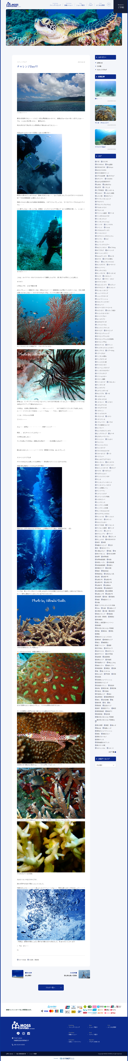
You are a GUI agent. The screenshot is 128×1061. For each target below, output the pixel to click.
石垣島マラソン (102, 685)
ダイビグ (99, 330)
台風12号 (99, 579)
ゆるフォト (109, 196)
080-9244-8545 (19, 1044)
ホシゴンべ (100, 462)
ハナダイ (110, 402)
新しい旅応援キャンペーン (105, 622)
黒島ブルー (106, 734)
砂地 (98, 688)
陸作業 (108, 714)
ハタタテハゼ (101, 396)
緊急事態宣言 (110, 697)
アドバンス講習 (102, 213)
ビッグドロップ (102, 433)
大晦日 (99, 611)
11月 (98, 161)
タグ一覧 (111, 752)
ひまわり (99, 193)
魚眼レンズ (107, 728)
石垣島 (99, 677)
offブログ (111, 176)
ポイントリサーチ (102, 468)
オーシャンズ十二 (102, 253)
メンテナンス (101, 502)
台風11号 (105, 576)
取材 (98, 571)
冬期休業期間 (101, 565)
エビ (107, 239)
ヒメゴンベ (100, 428)
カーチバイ (112, 264)
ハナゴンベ (100, 402)
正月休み (99, 648)
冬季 (98, 556)
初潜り (110, 565)
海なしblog (112, 662)
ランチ (112, 528)
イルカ (108, 227)
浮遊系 (109, 659)
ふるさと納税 (110, 193)
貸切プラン (106, 708)
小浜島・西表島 (34, 960)
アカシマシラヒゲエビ (104, 204)
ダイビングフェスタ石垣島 (105, 339)
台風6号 (99, 585)
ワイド (110, 534)
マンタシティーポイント (104, 482)
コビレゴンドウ (102, 285)
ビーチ (112, 433)
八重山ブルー (101, 551)
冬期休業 (111, 562)
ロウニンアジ (101, 534)
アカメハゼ (100, 210)
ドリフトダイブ (102, 373)
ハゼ (108, 393)
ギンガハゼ (112, 273)
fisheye (110, 167)
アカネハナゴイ (102, 207)
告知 (105, 596)
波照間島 (107, 657)
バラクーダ (100, 416)
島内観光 (99, 619)
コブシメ (113, 285)
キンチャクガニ (102, 270)
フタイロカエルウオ (103, 451)
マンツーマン (101, 491)
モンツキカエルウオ (103, 511)
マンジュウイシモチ (103, 476)
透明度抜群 (100, 711)
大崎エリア (112, 608)
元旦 (111, 545)
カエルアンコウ (102, 256)
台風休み (108, 585)
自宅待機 (105, 700)
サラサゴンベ (101, 287)
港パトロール (106, 671)
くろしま (107, 187)
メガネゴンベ (101, 499)
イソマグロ (109, 224)
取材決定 (105, 571)
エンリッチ (100, 242)
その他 (99, 66)
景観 (98, 634)
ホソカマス (110, 462)
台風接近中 (109, 588)
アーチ (112, 213)
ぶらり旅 (99, 196)
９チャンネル (101, 748)
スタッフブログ (102, 69)
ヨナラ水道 (22, 960)
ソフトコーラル (102, 325)
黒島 (98, 734)
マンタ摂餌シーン (102, 488)
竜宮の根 (105, 688)
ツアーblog (110, 350)
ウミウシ (99, 239)
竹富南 (106, 691)
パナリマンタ (101, 419)
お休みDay (107, 184)
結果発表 (99, 697)
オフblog (113, 247)
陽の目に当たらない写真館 (105, 717)
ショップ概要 (33, 1053)
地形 (98, 599)
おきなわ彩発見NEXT (103, 181)
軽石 (114, 708)
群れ (98, 700)
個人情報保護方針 (21, 1053)
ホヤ (98, 465)
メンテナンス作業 (102, 508)
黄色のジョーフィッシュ (104, 731)
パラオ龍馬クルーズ (103, 425)
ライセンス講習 (102, 528)
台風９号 (110, 594)
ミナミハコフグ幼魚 (103, 496)
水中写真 (110, 654)
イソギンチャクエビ (103, 222)
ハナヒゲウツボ (102, 405)
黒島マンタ (100, 739)
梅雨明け (105, 642)
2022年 (105, 161)
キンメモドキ (101, 273)
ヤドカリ (99, 519)
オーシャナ (110, 250)
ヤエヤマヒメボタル (103, 513)
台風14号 (109, 579)
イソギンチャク (102, 219)
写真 (109, 551)
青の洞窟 (99, 725)
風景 (107, 725)
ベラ (109, 453)
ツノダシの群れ (102, 356)
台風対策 (99, 588)
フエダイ (110, 439)
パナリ (109, 416)
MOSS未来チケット (103, 173)
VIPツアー (100, 179)
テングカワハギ (102, 359)
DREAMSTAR (101, 167)
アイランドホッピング (104, 199)
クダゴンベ (107, 276)
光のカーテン (106, 548)
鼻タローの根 (101, 745)
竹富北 (99, 691)
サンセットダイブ (102, 290)
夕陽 (98, 602)
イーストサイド (102, 233)
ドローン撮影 (101, 379)
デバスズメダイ (102, 365)
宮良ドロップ (101, 614)
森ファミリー (101, 645)
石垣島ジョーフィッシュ (104, 680)
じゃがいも (110, 190)
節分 (109, 694)
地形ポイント (107, 599)
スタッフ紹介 (111, 310)
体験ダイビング (102, 545)
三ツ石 (99, 536)
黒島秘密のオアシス (103, 742)
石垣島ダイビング (102, 682)
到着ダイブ (100, 568)
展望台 (112, 616)
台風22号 (109, 582)
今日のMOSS (111, 539)
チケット (110, 345)
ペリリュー (100, 456)
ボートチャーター (108, 465)
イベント (99, 227)
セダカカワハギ (102, 322)
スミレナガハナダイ (103, 313)
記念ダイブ (107, 705)
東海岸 (99, 639)
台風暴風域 (100, 591)
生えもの (99, 674)
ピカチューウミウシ (103, 436)
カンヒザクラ (101, 264)
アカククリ (100, 201)
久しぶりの (100, 539)
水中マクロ (100, 651)
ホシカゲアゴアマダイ (104, 459)
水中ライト (110, 651)
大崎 (104, 608)
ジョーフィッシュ (102, 299)
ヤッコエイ (110, 516)
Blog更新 (109, 164)
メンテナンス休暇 (102, 505)
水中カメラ (109, 648)
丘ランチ (113, 536)
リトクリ (99, 531)
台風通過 (110, 591)
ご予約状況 (100, 190)
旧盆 (98, 631)
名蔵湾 (99, 596)
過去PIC (109, 711)
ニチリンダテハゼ (102, 390)
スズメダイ (100, 310)
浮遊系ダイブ (101, 662)
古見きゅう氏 (110, 574)
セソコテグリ (101, 319)
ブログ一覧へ (50, 988)
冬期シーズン (101, 562)
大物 (105, 611)
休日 (98, 542)
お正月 (99, 187)
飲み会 (99, 728)
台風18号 (99, 582)
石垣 (114, 674)
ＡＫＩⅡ (110, 748)
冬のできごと (101, 554)
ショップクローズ (102, 296)
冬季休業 (105, 556)
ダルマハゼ (100, 345)
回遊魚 (112, 596)
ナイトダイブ (101, 382)
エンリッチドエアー (103, 244)
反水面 (109, 568)
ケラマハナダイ (102, 282)
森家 (109, 645)
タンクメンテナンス (103, 327)
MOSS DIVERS (101, 170)
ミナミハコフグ (102, 493)
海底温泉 (99, 668)
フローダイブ (101, 453)
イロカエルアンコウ (103, 230)
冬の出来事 (112, 554)
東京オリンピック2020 (104, 637)
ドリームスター (102, 376)
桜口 (98, 642)
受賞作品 (99, 574)
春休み (105, 631)
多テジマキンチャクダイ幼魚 (106, 605)
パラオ (110, 422)
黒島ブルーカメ (102, 736)
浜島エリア (100, 659)
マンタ (99, 479)
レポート (108, 531)
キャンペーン (101, 267)
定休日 (112, 611)
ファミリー (100, 439)
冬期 (109, 559)
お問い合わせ (9, 1053)
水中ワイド (100, 654)
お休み (99, 184)
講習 (98, 708)
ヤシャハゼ (100, 516)
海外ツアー (100, 665)
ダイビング (109, 330)
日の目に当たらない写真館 (105, 628)
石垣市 (112, 685)
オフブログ (100, 250)
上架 (105, 536)
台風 (98, 576)
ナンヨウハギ (101, 385)
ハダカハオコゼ (102, 399)
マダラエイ (107, 471)
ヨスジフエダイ (102, 522)
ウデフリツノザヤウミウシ (105, 236)
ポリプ (113, 468)
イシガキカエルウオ (103, 216)
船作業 (99, 702)
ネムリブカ (100, 393)
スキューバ (100, 305)
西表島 (99, 705)
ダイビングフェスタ (103, 336)
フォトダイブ (101, 448)
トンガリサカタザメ (103, 370)
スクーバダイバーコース (104, 307)
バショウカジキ (102, 413)
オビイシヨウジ (102, 247)
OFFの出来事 (101, 176)
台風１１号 (100, 594)
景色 (111, 631)
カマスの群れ (108, 259)
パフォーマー (101, 422)
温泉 (114, 668)
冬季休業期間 (101, 559)
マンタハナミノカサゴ (104, 485)
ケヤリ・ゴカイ (109, 279)
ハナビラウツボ (102, 408)
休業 (104, 542)
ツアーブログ (101, 353)
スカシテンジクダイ (103, 302)
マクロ (99, 471)
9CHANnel (100, 164)
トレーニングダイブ (103, 368)
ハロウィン (100, 410)
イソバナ (99, 224)
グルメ (99, 279)
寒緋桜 (110, 614)
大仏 (98, 608)
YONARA (109, 179)
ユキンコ (108, 519)
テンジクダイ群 (102, 362)
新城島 (99, 625)
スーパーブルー (102, 316)
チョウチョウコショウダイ (105, 347)
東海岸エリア (108, 639)
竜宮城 (114, 688)
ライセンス (110, 525)
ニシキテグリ (101, 388)
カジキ (112, 256)
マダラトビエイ (102, 473)
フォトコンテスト (102, 445)
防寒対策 (99, 714)
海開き (108, 668)
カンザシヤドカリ (108, 262)
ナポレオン (112, 382)
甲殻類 (108, 674)
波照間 (99, 657)
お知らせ (100, 63)
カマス (99, 259)
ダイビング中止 (102, 342)
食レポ (114, 725)
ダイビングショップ (103, 333)
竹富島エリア (101, 694)
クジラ (99, 276)
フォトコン (100, 442)
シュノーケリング (102, 293)
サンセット (112, 287)
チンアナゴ (100, 350)
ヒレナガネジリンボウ (104, 430)
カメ (98, 262)
